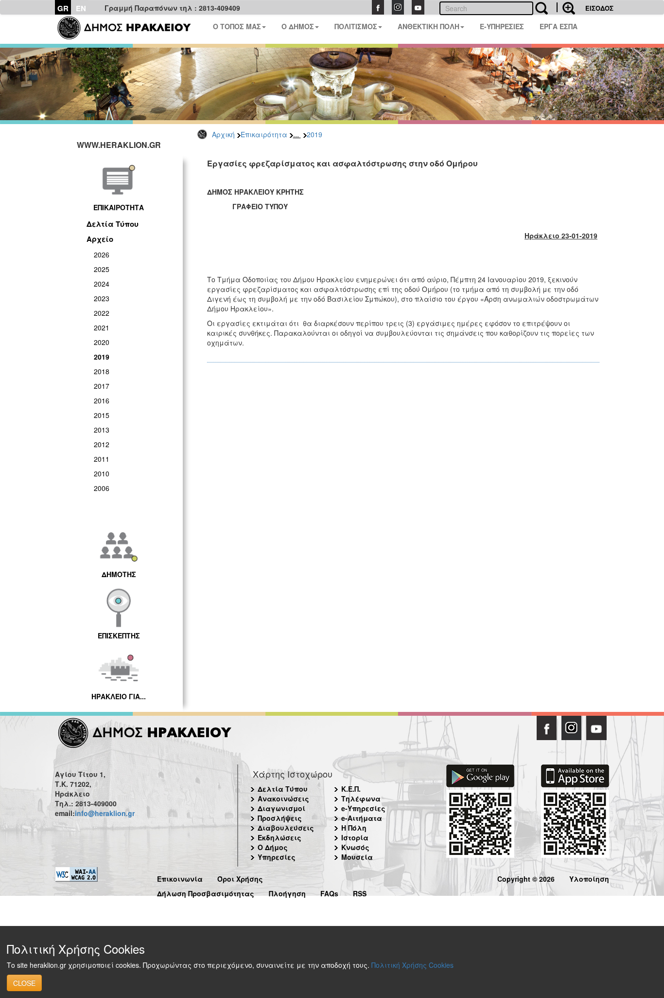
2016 (101, 400)
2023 (101, 298)
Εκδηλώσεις (279, 837)
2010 (101, 473)
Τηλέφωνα (361, 798)
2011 (101, 459)
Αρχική (223, 134)
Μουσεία (357, 857)
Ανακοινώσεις (283, 798)
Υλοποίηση (589, 877)
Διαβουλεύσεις (286, 828)
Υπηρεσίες (277, 857)
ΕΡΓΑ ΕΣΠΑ (558, 26)
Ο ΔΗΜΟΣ (297, 26)
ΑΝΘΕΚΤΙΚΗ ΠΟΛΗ (428, 26)
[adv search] (566, 7)
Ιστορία (354, 837)
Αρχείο (100, 239)
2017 (101, 386)
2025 (101, 269)
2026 (101, 254)
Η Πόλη (354, 828)
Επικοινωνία (180, 877)
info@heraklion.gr (105, 813)
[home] (130, 29)
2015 (101, 415)
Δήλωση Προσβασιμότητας (205, 892)
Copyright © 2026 (526, 877)
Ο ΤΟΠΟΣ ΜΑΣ (237, 26)
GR (63, 8)
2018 (101, 371)
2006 (101, 488)
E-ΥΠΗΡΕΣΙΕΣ (502, 26)
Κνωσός (355, 847)
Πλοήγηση (287, 892)
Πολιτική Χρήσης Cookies (412, 965)
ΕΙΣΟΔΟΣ (599, 8)
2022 (101, 313)
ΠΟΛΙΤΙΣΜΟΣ (355, 26)
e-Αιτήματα (361, 818)
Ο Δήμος (273, 847)
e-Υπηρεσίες (363, 808)
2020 (101, 342)
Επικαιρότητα (264, 134)
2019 (314, 134)
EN (81, 8)
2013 (101, 430)
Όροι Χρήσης (240, 877)
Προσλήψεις (280, 818)
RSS (360, 892)
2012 (101, 444)
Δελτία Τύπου (113, 223)
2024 (101, 284)
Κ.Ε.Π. (351, 789)
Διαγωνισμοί (281, 808)
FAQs (329, 892)
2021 (101, 327)
